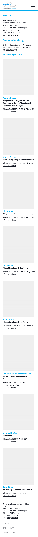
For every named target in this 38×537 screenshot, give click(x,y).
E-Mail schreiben (9, 111)
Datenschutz (9, 532)
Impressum (8, 527)
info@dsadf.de (12, 35)
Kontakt (6, 523)
